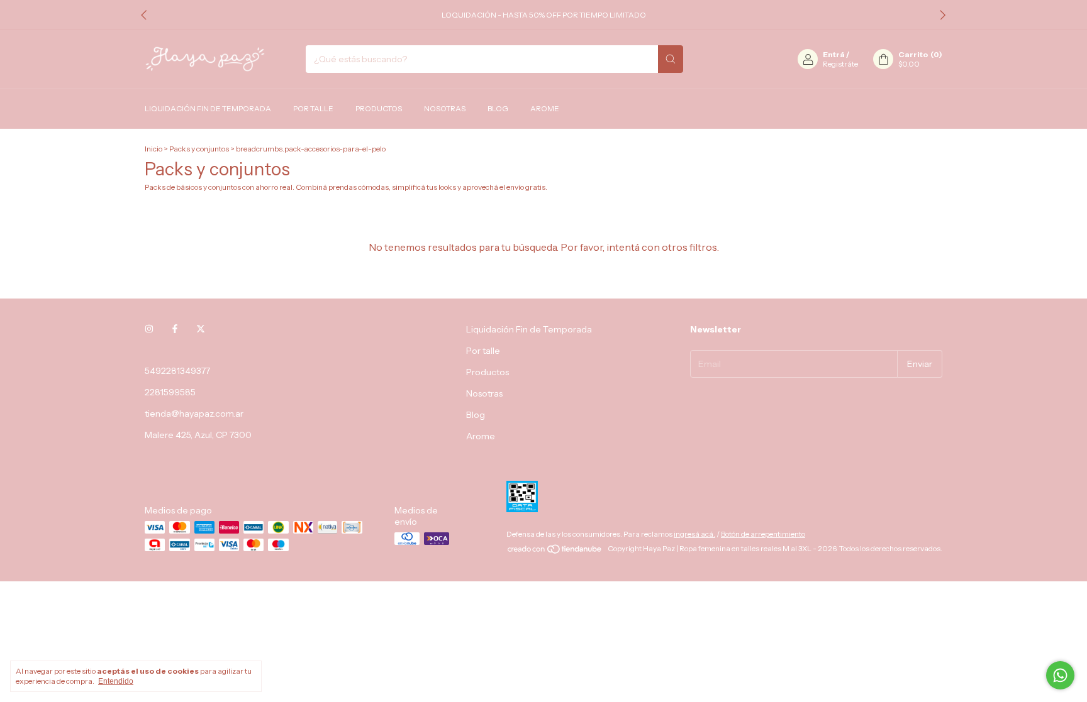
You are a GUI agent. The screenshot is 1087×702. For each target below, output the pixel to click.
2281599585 (170, 392)
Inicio (153, 148)
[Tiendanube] (555, 551)
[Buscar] (670, 59)
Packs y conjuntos (199, 148)
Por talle (313, 108)
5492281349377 (177, 370)
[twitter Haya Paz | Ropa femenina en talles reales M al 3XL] (200, 329)
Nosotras (444, 108)
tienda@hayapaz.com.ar (194, 413)
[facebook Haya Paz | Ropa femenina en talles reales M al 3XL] (174, 329)
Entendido (115, 681)
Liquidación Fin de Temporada (208, 108)
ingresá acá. (694, 534)
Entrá (834, 54)
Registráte (840, 64)
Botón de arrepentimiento (763, 534)
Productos (378, 108)
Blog (498, 108)
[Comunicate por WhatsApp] (1060, 675)
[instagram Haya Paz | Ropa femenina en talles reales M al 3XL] (149, 329)
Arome (544, 108)
